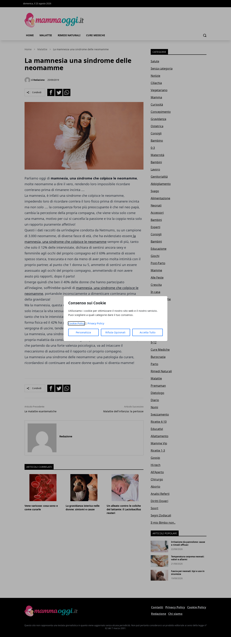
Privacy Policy (96, 323)
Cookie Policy (76, 323)
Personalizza (83, 332)
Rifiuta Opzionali (115, 332)
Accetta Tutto (147, 332)
